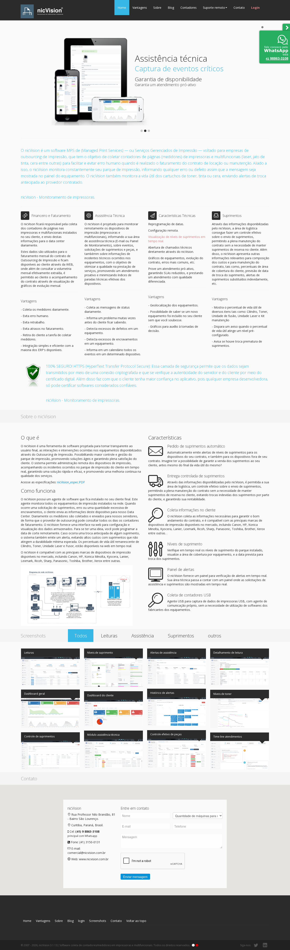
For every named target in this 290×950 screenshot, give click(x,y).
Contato (239, 8)
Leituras (109, 635)
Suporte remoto (214, 8)
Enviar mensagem (135, 877)
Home (122, 8)
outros (214, 635)
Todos (80, 635)
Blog (171, 8)
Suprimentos (181, 635)
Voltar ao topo (136, 921)
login (81, 921)
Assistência (142, 635)
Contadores (188, 8)
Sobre (157, 8)
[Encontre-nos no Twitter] (256, 945)
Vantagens (139, 8)
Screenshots (97, 921)
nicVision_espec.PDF (71, 482)
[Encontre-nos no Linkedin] (265, 945)
